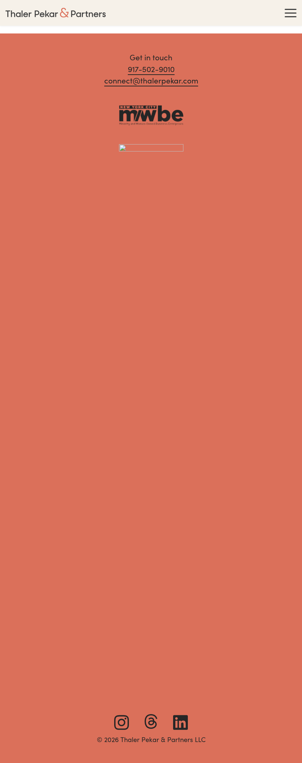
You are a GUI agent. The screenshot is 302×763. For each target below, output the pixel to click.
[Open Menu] (290, 13)
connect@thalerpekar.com (151, 81)
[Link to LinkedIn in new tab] (180, 722)
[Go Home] (56, 13)
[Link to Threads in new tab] (151, 721)
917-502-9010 (151, 69)
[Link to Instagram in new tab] (121, 722)
